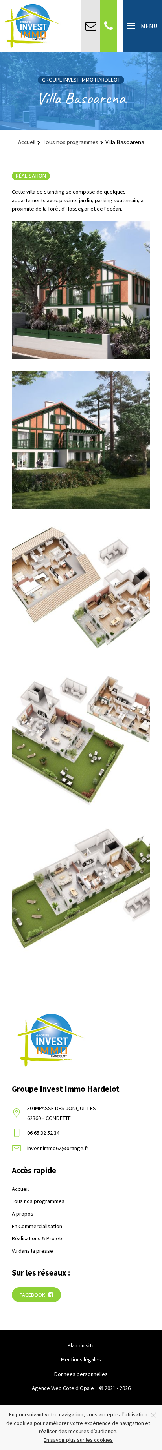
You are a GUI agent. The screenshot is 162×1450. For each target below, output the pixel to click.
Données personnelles (81, 1373)
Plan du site (81, 1345)
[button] (142, 26)
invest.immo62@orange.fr (57, 1148)
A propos (22, 1213)
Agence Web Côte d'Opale (63, 1388)
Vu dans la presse (32, 1250)
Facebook (33, 1294)
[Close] (153, 1415)
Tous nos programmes (38, 1201)
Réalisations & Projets (38, 1238)
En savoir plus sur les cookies (78, 1439)
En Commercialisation (37, 1226)
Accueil (20, 1188)
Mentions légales (81, 1359)
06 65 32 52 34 (43, 1132)
